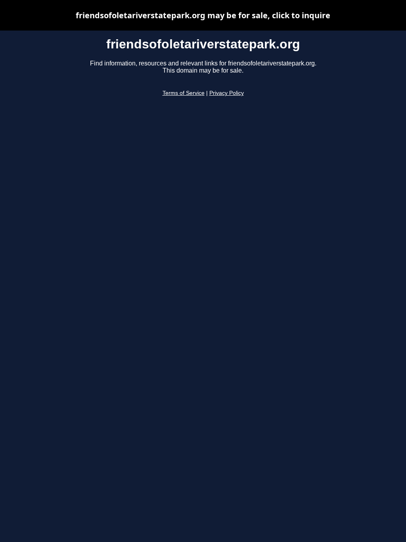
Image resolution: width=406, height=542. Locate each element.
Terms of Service (184, 93)
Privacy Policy (226, 93)
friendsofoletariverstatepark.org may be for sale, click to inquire (203, 15)
